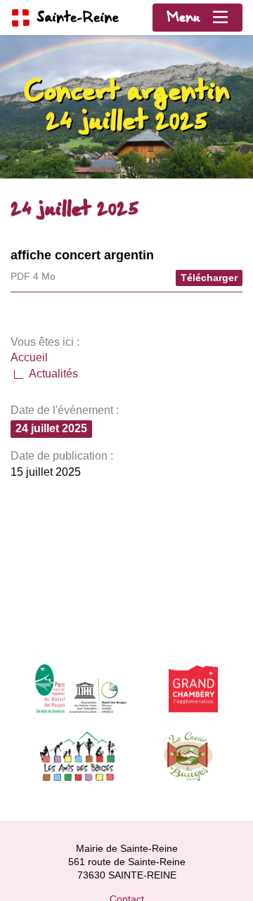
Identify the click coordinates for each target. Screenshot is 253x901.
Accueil (29, 357)
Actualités (53, 374)
